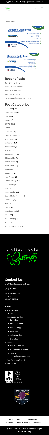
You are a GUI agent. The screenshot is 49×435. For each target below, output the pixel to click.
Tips (7, 203)
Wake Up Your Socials (14, 87)
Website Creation (12, 226)
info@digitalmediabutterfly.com (17, 284)
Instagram (9, 143)
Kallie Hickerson (16, 324)
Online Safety (10, 181)
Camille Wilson (11, 113)
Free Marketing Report (15, 360)
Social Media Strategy (19, 349)
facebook (8, 131)
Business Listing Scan (22, 356)
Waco (7, 215)
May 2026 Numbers (12, 94)
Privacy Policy (15, 419)
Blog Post (9, 109)
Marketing (9, 173)
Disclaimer (9, 422)
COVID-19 (9, 124)
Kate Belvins (10, 162)
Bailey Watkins (16, 335)
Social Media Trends (13, 196)
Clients (8, 116)
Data (7, 128)
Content (8, 120)
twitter (7, 207)
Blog (11, 313)
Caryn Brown (15, 320)
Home (8, 306)
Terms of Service (23, 422)
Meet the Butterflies (14, 317)
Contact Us (11, 364)
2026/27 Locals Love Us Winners (18, 98)
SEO (7, 188)
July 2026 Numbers (12, 83)
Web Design (10, 219)
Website (8, 222)
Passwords (9, 184)
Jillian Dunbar (10, 154)
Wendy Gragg (15, 327)
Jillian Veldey (10, 158)
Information (9, 139)
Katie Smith (9, 166)
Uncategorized (11, 211)
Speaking (9, 200)
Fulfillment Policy (30, 419)
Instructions (10, 147)
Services (9, 343)
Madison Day (10, 169)
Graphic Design (11, 135)
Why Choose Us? (13, 310)
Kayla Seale (14, 331)
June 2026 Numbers (13, 90)
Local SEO (14, 353)
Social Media (10, 192)
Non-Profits (9, 177)
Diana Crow (14, 339)
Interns (8, 150)
